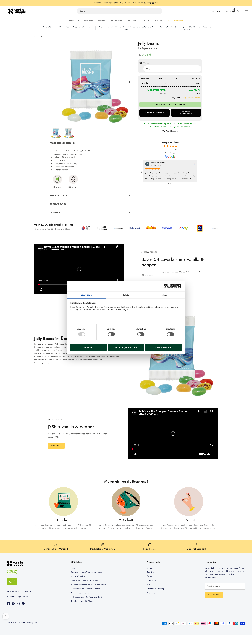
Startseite (37, 37)
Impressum (151, 580)
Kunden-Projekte (78, 576)
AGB (148, 584)
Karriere (149, 568)
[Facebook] (8, 603)
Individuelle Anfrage (175, 20)
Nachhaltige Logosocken (81, 592)
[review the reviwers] (194, 164)
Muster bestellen (154, 112)
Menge (146, 62)
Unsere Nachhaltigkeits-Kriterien (84, 580)
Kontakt (149, 576)
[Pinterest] (23, 603)
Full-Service (131, 20)
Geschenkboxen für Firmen (82, 601)
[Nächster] (129, 82)
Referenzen (145, 20)
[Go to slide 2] (170, 183)
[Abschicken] (158, 11)
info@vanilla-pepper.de (18, 596)
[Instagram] (18, 603)
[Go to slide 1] (168, 183)
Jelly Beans (46, 37)
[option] (91, 82)
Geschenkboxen (116, 20)
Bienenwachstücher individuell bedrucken (88, 584)
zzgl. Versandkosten (191, 97)
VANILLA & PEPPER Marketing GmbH (25, 622)
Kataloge (101, 20)
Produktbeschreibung (62, 143)
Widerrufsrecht (152, 592)
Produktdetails (58, 195)
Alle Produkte (74, 20)
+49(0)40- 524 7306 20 (20, 591)
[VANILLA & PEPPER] (17, 11)
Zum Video (56, 445)
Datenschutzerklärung (155, 588)
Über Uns (158, 20)
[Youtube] (13, 603)
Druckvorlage (58, 203)
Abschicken (214, 594)
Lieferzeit (55, 212)
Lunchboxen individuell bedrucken (85, 588)
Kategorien (88, 20)
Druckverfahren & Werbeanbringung (86, 572)
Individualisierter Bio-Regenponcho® (86, 596)
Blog (73, 568)
